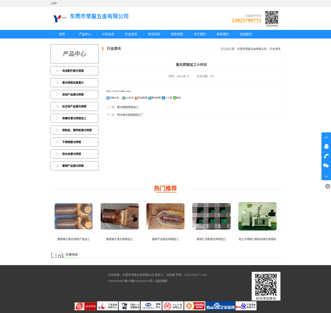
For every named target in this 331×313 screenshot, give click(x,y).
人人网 (168, 98)
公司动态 (108, 34)
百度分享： (115, 98)
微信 (178, 98)
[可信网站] (195, 309)
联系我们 (223, 34)
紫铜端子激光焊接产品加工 (73, 239)
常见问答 (154, 34)
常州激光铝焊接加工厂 (130, 114)
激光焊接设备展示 (73, 82)
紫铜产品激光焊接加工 (165, 239)
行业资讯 (131, 34)
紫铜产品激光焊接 (73, 165)
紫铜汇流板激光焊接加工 (211, 239)
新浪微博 (142, 98)
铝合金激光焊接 (71, 153)
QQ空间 (129, 98)
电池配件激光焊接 (73, 70)
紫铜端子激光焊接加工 (119, 239)
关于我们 (200, 34)
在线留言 (246, 34)
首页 (62, 34)
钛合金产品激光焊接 (74, 106)
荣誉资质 (177, 34)
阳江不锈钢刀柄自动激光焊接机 (257, 239)
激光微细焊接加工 (127, 107)
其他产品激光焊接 (73, 94)
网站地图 (161, 281)
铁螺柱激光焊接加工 (74, 118)
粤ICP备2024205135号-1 (139, 281)
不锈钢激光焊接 (71, 142)
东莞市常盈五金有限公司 (252, 49)
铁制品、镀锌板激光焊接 (77, 130)
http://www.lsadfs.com (118, 91)
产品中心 (85, 34)
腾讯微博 (156, 98)
